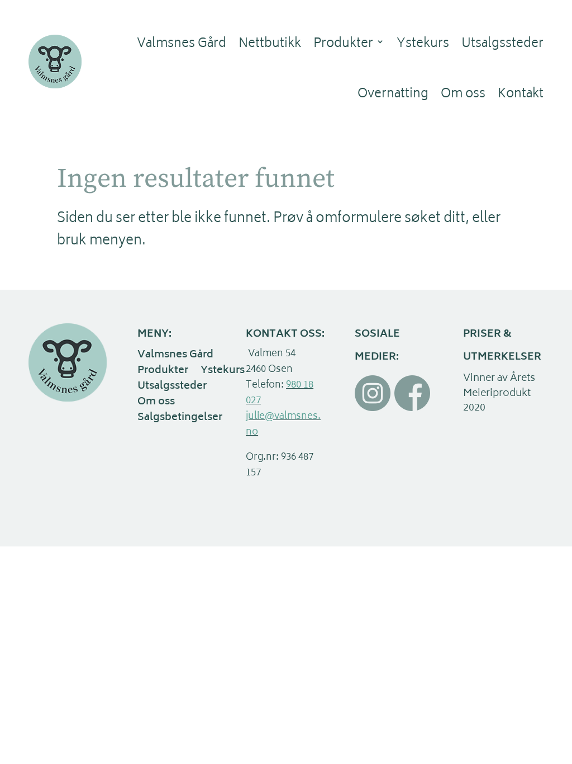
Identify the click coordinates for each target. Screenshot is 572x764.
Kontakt (521, 94)
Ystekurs (423, 44)
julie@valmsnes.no (283, 424)
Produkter (343, 44)
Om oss (463, 94)
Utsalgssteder (502, 44)
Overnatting (393, 94)
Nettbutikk (270, 44)
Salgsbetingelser (179, 419)
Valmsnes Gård (181, 44)
